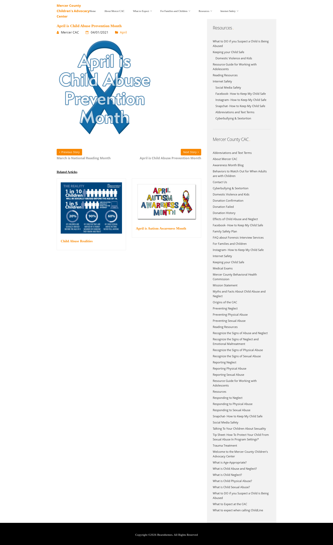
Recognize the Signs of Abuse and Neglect (240, 333)
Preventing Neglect (225, 308)
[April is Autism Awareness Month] (166, 204)
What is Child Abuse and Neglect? (235, 468)
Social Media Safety (228, 87)
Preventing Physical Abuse (230, 314)
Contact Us (220, 182)
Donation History (224, 213)
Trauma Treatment (225, 445)
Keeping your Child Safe (228, 52)
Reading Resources (225, 75)
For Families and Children (230, 244)
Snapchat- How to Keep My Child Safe (240, 106)
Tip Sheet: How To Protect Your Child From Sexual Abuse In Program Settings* (241, 437)
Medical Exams (223, 268)
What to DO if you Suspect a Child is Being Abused (241, 43)
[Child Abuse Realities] (91, 210)
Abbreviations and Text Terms (234, 112)
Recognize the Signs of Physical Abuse (238, 350)
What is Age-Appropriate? (229, 462)
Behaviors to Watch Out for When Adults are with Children (240, 173)
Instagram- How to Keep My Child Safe (240, 100)
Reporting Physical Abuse (229, 368)
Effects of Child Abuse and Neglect (235, 219)
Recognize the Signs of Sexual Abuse (237, 356)
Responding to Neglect (227, 398)
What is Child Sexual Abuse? (231, 487)
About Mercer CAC (225, 159)
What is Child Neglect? (227, 475)
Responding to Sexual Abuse (231, 410)
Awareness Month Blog (228, 165)
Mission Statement (225, 285)
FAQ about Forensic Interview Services (238, 237)
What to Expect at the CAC (230, 504)
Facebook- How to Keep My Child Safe (240, 94)
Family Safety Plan (225, 231)
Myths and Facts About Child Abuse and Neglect (239, 293)
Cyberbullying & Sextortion (233, 118)
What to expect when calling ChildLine (238, 510)
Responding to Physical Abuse (232, 404)
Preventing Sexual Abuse (229, 321)
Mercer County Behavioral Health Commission (235, 276)
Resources (219, 391)
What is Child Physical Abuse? (232, 481)
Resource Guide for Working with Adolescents (235, 66)
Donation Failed (223, 207)
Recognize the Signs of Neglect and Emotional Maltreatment (236, 341)
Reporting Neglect (224, 362)
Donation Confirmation (228, 200)
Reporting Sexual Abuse (228, 374)
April (123, 32)
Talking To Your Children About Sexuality (239, 428)
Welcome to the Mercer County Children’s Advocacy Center (240, 454)
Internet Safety (222, 81)
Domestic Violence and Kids (233, 58)
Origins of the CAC (225, 302)
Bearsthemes (164, 534)
